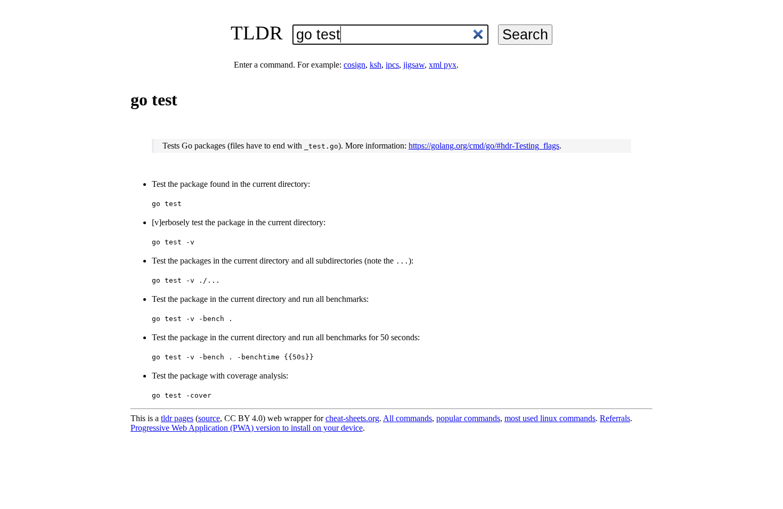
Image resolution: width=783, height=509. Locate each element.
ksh (375, 64)
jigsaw (414, 64)
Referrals (615, 418)
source (209, 418)
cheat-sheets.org (352, 418)
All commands (407, 418)
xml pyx (442, 64)
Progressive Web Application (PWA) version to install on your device (246, 427)
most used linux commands (550, 418)
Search (525, 34)
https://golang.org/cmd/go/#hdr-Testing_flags (484, 145)
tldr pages (177, 418)
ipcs (392, 64)
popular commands (468, 418)
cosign (354, 64)
